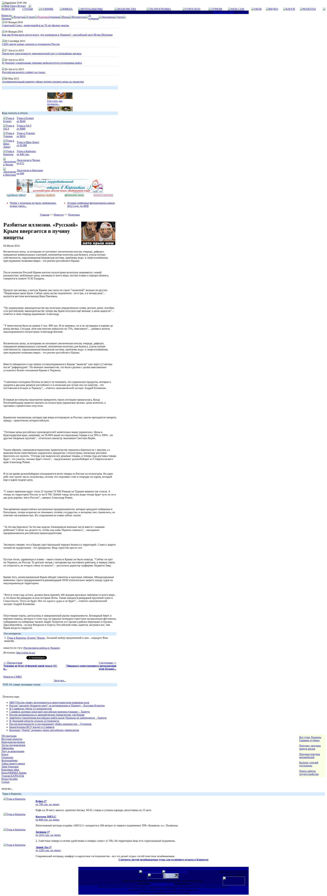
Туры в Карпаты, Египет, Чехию (26, 637)
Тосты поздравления (13, 745)
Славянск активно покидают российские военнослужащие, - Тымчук (49, 711)
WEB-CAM (237, 9)
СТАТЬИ (27, 9)
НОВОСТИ (8, 9)
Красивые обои (10, 769)
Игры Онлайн (9, 778)
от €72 (20, 163)
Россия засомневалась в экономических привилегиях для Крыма (46, 714)
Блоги (4, 754)
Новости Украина (6, 17)
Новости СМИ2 (12, 676)
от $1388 (22, 145)
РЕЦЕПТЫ (309, 9)
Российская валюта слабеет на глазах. (24, 72)
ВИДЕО (273, 9)
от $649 (21, 121)
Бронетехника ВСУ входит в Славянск (31, 727)
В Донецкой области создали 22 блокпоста (34, 720)
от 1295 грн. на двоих (48, 850)
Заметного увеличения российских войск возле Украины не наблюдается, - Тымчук (58, 717)
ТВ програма (9, 735)
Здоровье (54, 17)
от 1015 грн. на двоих (48, 835)
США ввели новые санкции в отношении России (31, 44)
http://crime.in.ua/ (25, 652)
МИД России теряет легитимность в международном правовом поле (49, 702)
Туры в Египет (25, 118)
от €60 (20, 173)
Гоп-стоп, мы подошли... (55, 100)
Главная (44, 214)
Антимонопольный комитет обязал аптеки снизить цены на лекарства (43, 81)
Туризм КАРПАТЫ (12, 775)
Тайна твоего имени (13, 763)
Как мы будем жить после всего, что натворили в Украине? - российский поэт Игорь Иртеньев (57, 34)
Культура (19, 17)
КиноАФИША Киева (13, 772)
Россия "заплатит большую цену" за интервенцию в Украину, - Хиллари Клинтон (57, 705)
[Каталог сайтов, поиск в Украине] (156, 877)
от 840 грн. (23, 154)
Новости (59, 214)
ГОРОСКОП (192, 9)
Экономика (107, 17)
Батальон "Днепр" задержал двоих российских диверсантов (44, 730)
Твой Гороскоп (10, 766)
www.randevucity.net (162, 883)
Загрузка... (60, 680)
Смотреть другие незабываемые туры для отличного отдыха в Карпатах (163, 859)
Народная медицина (13, 742)
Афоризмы (7, 748)
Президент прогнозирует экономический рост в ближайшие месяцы (41, 53)
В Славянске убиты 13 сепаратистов (30, 708)
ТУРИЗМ (216, 9)
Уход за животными (12, 751)
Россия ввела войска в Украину (42, 647)
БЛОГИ (290, 9)
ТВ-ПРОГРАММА (160, 9)
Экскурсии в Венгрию (30, 170)
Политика (74, 214)
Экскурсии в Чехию (28, 160)
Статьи (5, 782)
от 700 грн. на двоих (47, 804)
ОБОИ (258, 9)
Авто (120, 17)
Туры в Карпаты (26, 151)
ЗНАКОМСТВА (126, 9)
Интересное (79, 17)
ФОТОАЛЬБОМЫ (92, 9)
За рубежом (93, 17)
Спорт (31, 17)
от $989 (21, 128)
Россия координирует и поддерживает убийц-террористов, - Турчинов (50, 723)
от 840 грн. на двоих (47, 819)
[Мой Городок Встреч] (60, 192)
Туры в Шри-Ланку (28, 142)
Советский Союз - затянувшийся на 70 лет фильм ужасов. (35, 25)
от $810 (21, 136)
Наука (65, 17)
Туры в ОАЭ (24, 125)
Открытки (7, 757)
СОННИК (47, 9)
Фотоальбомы (9, 760)
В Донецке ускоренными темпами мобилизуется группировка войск (42, 62)
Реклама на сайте (224, 12)
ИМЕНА (68, 9)
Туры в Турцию (26, 133)
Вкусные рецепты (11, 739)
